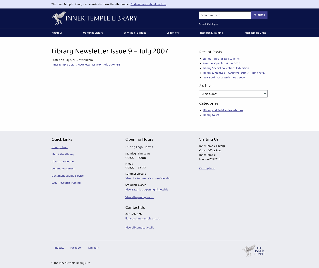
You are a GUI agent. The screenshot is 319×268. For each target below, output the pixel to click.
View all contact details (139, 227)
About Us (57, 32)
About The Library (63, 154)
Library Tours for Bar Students (221, 58)
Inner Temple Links (255, 32)
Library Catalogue (63, 161)
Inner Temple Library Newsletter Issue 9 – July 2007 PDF (86, 64)
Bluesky (59, 247)
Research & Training (211, 32)
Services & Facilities (135, 32)
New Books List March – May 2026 (224, 77)
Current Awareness (63, 168)
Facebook (76, 247)
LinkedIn (93, 247)
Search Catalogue (208, 24)
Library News (211, 114)
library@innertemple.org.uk (142, 218)
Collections (173, 32)
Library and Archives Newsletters (223, 110)
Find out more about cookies (148, 4)
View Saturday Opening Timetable (146, 189)
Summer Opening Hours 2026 (221, 63)
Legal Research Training (66, 182)
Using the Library (93, 32)
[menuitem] (58, 32)
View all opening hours (139, 197)
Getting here (207, 168)
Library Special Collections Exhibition (226, 68)
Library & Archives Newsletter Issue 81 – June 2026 (234, 72)
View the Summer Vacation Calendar (147, 178)
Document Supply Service (68, 175)
